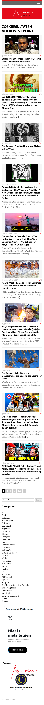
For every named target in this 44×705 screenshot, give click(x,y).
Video (4, 598)
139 (19, 491)
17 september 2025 (10, 280)
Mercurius (6, 561)
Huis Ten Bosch (8, 545)
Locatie (5, 555)
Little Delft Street (9, 553)
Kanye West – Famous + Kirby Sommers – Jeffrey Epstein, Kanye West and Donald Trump (21, 286)
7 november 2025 (9, 233)
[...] (36, 68)
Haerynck (6, 537)
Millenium (6, 563)
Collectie (6, 523)
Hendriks (6, 539)
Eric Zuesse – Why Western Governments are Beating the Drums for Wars (22, 376)
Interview (6, 547)
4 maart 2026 (8, 143)
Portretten (6, 574)
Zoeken (38, 500)
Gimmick (6, 531)
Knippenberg (7, 550)
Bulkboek (6, 518)
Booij (4, 515)
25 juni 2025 (7, 323)
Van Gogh (6, 593)
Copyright (6, 526)
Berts (4, 512)
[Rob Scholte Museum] (22, 13)
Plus (3, 572)
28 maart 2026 (8, 94)
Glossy (5, 534)
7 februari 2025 (8, 463)
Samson (5, 580)
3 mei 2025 (6, 414)
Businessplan (7, 520)
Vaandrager (7, 590)
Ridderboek (7, 577)
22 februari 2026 (9, 184)
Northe (5, 569)
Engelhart (6, 528)
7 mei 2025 (6, 370)
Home (4, 542)
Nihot (4, 566)
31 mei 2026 (7, 56)
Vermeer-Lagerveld (10, 596)
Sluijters (5, 582)
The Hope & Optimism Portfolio (15, 585)
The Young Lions (9, 588)
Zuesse (5, 601)
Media (4, 558)
